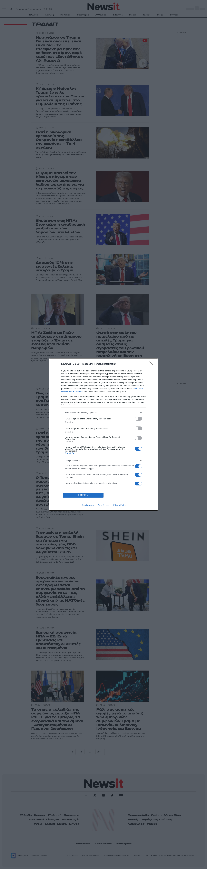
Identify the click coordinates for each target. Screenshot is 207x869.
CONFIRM (83, 495)
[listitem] (103, 412)
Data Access (103, 505)
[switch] (138, 419)
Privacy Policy (119, 505)
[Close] (152, 364)
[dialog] (103, 435)
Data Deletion (88, 505)
